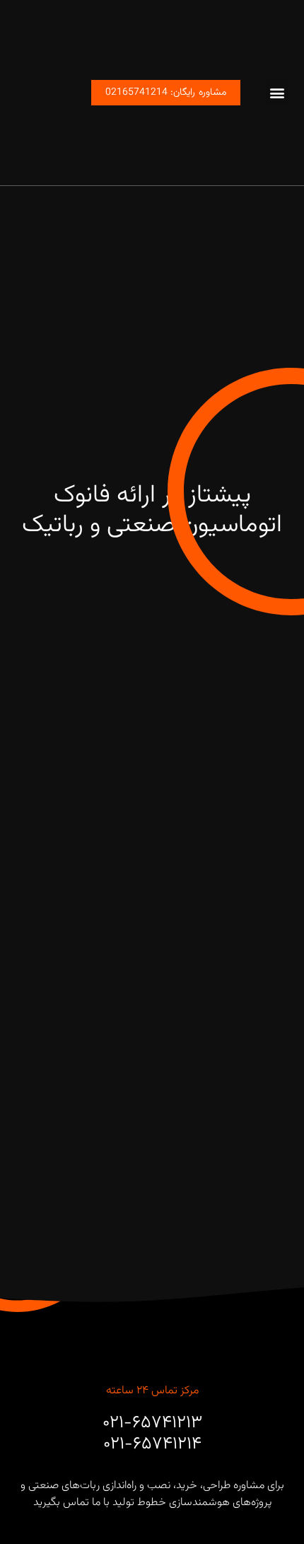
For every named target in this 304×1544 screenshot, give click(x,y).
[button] (277, 92)
